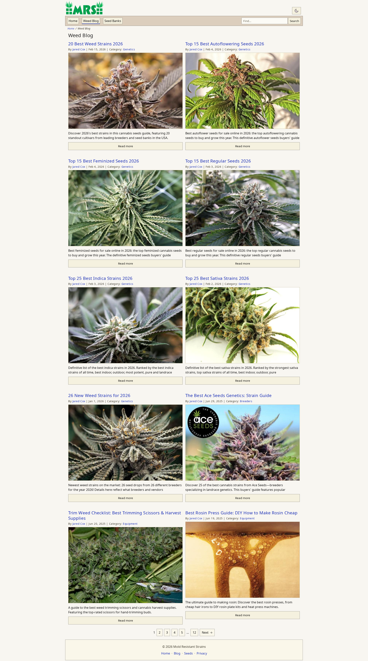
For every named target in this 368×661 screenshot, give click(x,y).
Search (294, 21)
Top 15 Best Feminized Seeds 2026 (103, 161)
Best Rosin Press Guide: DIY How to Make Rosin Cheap (241, 513)
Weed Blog (91, 21)
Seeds (188, 653)
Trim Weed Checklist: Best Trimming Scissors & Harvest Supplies (124, 515)
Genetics (129, 49)
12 (194, 632)
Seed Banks (112, 21)
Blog (177, 653)
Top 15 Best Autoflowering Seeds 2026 (224, 44)
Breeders (246, 401)
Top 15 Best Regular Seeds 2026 (218, 161)
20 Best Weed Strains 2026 (95, 44)
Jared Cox (79, 49)
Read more (125, 146)
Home (73, 21)
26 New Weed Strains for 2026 (99, 395)
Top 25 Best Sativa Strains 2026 (217, 278)
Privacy (202, 653)
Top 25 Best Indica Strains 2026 (100, 278)
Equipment (130, 523)
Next (205, 632)
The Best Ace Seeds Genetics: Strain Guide (228, 395)
